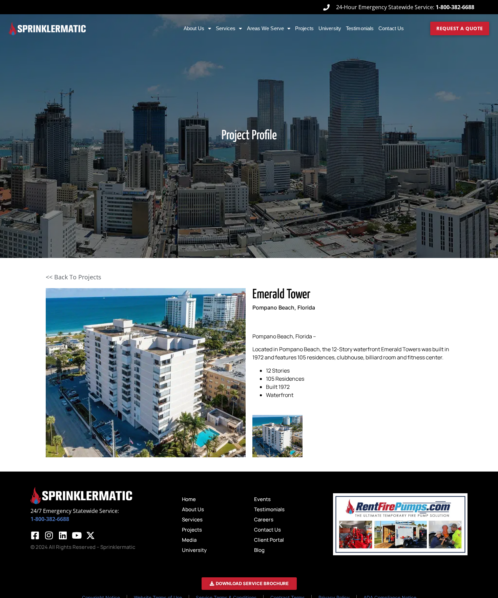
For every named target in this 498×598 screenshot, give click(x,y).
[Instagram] (48, 535)
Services (226, 28)
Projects (304, 28)
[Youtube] (76, 535)
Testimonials (360, 28)
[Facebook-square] (34, 535)
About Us (194, 28)
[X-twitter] (90, 535)
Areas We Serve (265, 28)
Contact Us (391, 28)
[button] (340, 524)
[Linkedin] (62, 535)
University (329, 28)
